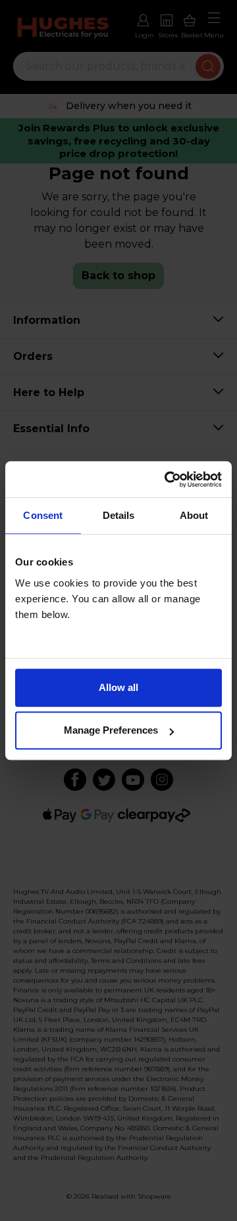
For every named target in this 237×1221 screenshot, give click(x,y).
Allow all (118, 687)
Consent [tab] (43, 515)
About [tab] (194, 515)
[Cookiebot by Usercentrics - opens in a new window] (167, 479)
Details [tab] (119, 515)
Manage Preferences (111, 730)
